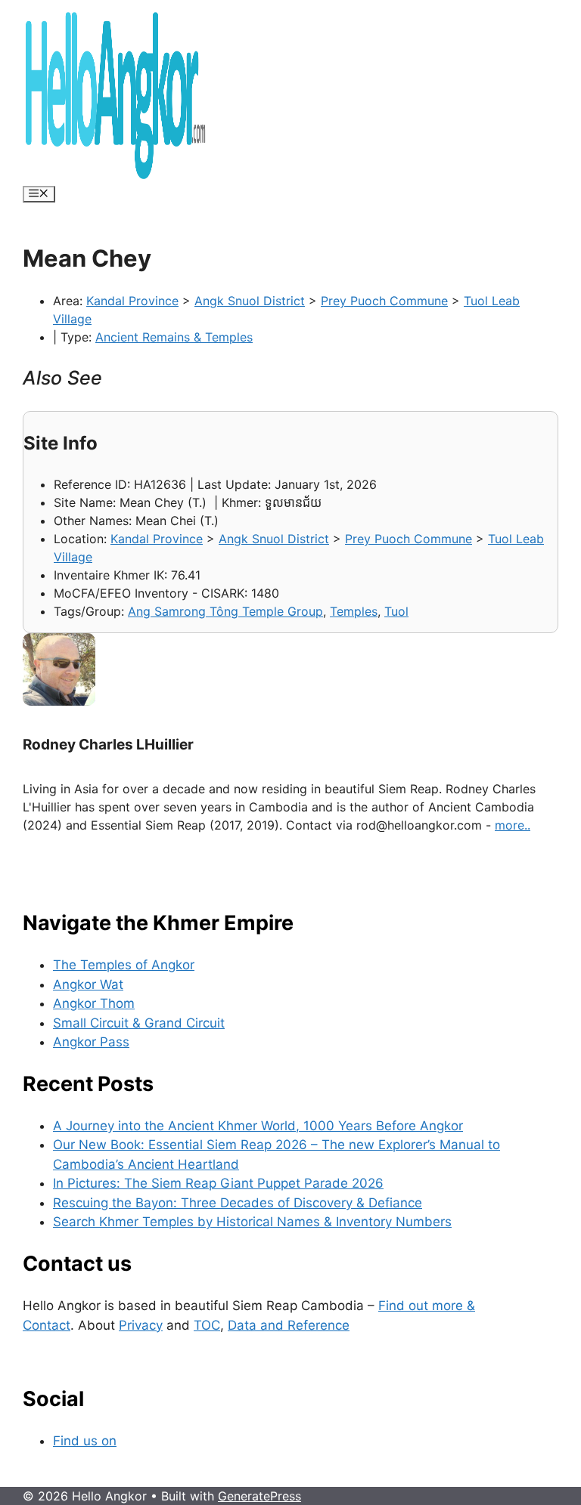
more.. (512, 825)
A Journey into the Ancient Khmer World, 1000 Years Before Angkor (258, 1125)
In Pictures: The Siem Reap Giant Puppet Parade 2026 (218, 1183)
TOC (207, 1325)
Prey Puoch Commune (384, 300)
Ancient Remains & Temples (174, 337)
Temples (353, 611)
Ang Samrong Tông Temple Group (225, 611)
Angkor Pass (91, 1041)
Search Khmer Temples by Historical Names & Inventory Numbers (252, 1221)
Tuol (396, 611)
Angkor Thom (94, 1003)
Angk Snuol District (249, 300)
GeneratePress (259, 1495)
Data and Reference (289, 1325)
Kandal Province (132, 300)
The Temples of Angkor (123, 964)
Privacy (141, 1325)
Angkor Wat (88, 984)
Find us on (85, 1440)
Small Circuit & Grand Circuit (139, 1023)
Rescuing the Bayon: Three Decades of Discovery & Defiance (237, 1202)
